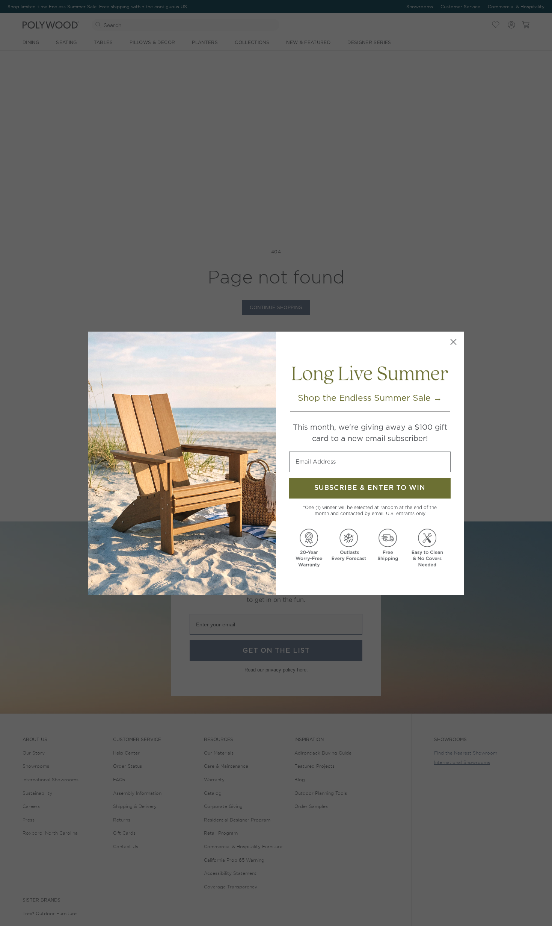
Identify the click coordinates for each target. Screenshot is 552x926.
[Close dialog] (453, 342)
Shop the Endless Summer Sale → (370, 398)
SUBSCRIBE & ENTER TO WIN (369, 488)
